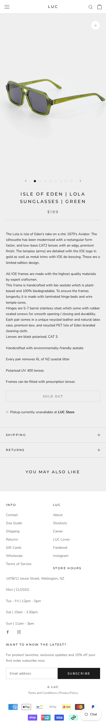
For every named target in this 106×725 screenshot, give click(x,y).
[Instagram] (19, 632)
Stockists (60, 523)
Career (58, 531)
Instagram (61, 555)
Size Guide (14, 523)
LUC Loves (61, 539)
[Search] (90, 7)
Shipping (16, 435)
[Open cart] (99, 6)
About (58, 515)
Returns (15, 450)
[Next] (80, 181)
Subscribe (79, 673)
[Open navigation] (6, 7)
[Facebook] (7, 632)
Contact (12, 515)
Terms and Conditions (42, 693)
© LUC (53, 687)
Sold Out (53, 396)
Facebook (60, 547)
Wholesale (14, 555)
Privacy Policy (68, 693)
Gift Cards (13, 547)
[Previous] (25, 181)
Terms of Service (18, 564)
